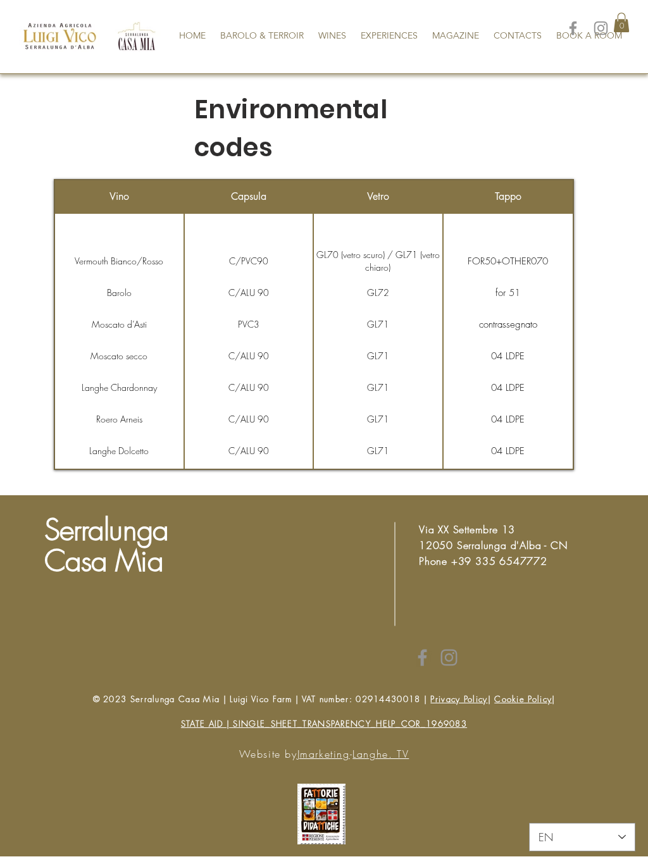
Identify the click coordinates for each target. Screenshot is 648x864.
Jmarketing (323, 754)
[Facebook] (573, 28)
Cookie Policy (523, 699)
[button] (621, 22)
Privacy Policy (458, 699)
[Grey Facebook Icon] (422, 657)
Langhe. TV (380, 754)
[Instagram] (601, 28)
